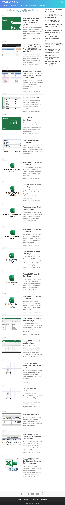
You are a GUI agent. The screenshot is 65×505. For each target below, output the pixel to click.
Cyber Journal (10, 2)
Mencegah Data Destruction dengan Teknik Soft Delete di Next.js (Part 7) (53, 63)
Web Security (42, 5)
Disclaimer (44, 499)
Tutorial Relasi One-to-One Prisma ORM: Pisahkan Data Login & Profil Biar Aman (53, 51)
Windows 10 (14, 5)
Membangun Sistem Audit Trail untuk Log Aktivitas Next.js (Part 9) (53, 26)
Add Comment (36, 38)
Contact (26, 499)
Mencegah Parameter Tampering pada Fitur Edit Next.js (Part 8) (52, 57)
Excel (22, 5)
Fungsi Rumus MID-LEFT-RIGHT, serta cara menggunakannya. (32, 391)
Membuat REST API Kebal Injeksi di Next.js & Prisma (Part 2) (52, 38)
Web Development (31, 5)
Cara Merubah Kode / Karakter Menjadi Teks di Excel (32, 365)
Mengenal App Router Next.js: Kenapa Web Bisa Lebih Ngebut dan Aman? (54, 44)
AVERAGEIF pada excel (31, 98)
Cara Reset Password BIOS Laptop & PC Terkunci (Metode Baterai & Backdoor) (53, 15)
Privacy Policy (34, 499)
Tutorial (6, 5)
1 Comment (36, 133)
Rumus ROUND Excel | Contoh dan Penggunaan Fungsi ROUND (32, 437)
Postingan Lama (22, 482)
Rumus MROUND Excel (31, 414)
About (19, 499)
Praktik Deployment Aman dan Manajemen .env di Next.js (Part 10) (53, 32)
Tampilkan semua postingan (27, 10)
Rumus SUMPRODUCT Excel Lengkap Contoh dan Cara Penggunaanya (32, 461)
